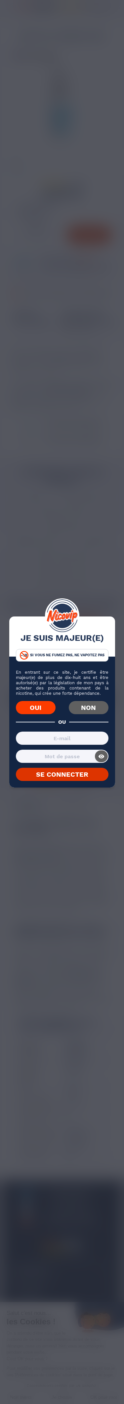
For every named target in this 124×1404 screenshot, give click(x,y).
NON (88, 708)
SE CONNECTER (62, 774)
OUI (35, 708)
